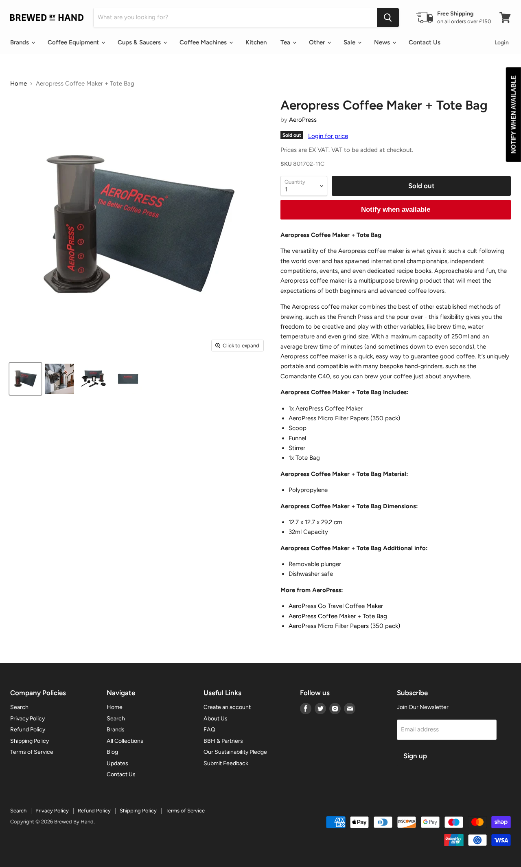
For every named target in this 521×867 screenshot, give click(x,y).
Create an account (227, 707)
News (383, 42)
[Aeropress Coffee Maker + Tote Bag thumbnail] (25, 379)
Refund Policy (27, 729)
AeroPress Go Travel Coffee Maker (336, 606)
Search (19, 707)
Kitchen (256, 42)
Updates (117, 763)
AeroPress (303, 119)
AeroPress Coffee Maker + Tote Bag (338, 616)
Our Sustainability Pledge (235, 751)
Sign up (415, 756)
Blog (112, 751)
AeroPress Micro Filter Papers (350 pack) (344, 626)
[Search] (388, 17)
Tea (286, 42)
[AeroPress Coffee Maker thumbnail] (59, 379)
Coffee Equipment (74, 42)
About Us (216, 718)
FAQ (209, 729)
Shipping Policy (29, 740)
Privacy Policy (27, 718)
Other (317, 42)
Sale (350, 42)
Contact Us (424, 42)
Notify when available (395, 209)
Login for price (328, 136)
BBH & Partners (223, 740)
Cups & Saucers (140, 42)
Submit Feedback (226, 763)
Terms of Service (31, 751)
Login (502, 42)
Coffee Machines (204, 42)
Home (18, 83)
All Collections (125, 740)
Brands (20, 42)
